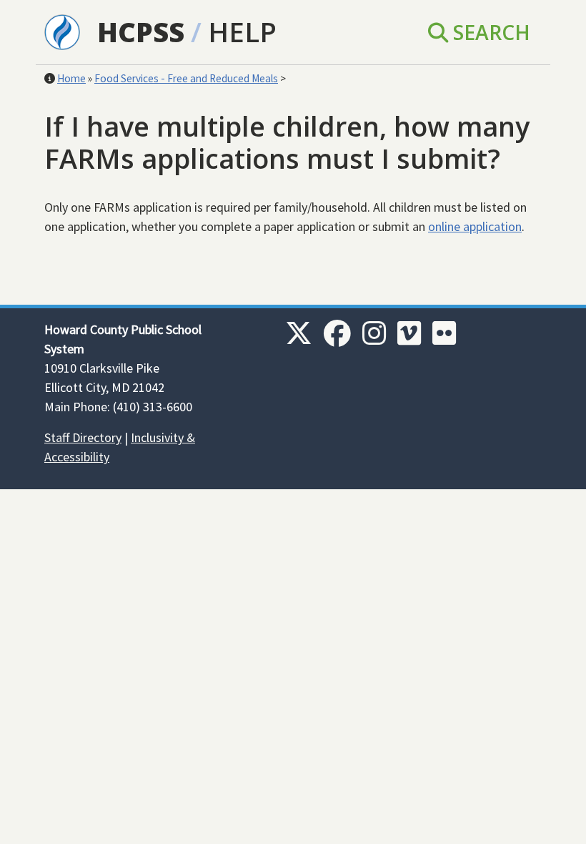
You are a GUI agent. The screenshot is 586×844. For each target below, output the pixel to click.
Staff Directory (82, 437)
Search (489, 32)
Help (242, 32)
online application (475, 226)
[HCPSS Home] (62, 30)
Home (71, 78)
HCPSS (140, 32)
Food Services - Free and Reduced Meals (186, 78)
